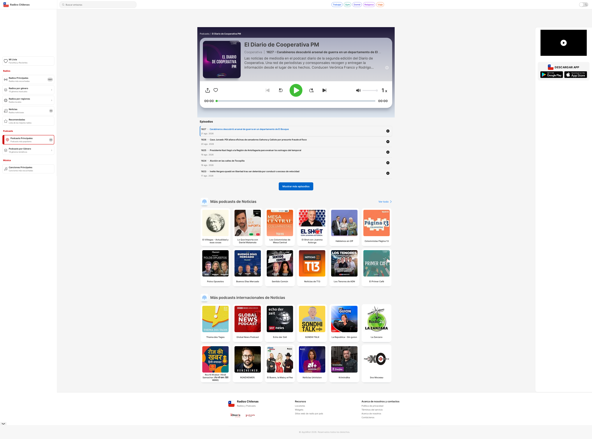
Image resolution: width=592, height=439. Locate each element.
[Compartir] (207, 90)
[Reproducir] (296, 90)
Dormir (357, 4)
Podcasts (204, 33)
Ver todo (383, 201)
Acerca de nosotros (371, 413)
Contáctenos (368, 417)
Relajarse (369, 4)
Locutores (300, 405)
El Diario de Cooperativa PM (226, 33)
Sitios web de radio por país (309, 413)
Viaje (380, 4)
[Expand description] (387, 68)
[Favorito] (215, 90)
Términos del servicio (372, 409)
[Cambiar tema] (583, 4)
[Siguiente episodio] (323, 90)
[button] (358, 90)
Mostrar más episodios (296, 186)
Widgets (299, 409)
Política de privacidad (372, 405)
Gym (347, 4)
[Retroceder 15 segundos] (280, 90)
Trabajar (337, 4)
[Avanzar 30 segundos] (311, 90)
